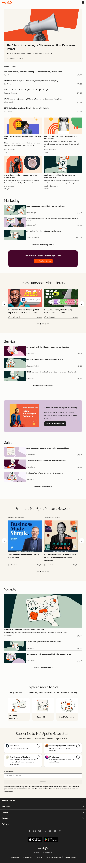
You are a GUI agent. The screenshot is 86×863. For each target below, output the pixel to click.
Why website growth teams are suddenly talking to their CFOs (48, 654)
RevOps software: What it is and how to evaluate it (44, 473)
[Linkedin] (50, 831)
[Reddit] (55, 831)
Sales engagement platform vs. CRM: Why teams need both (47, 448)
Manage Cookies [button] (70, 857)
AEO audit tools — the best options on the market (44, 231)
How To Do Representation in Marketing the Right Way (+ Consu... (61, 137)
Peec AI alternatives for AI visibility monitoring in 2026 (45, 206)
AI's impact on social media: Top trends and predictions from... (59, 176)
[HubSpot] (43, 848)
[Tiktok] (60, 831)
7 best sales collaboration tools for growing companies (46, 461)
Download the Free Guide (55, 423)
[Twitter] (45, 831)
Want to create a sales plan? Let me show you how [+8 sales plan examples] (31, 81)
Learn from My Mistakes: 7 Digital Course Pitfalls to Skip (22, 137)
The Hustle (14, 745)
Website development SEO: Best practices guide (43, 642)
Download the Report (43, 261)
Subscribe (43, 782)
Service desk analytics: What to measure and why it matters (47, 347)
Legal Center (14, 857)
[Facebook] (29, 831)
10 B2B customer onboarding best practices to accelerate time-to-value (51, 372)
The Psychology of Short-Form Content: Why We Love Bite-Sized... (21, 176)
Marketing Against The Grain (62, 745)
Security (39, 857)
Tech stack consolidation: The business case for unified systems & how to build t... (52, 220)
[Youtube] (39, 831)
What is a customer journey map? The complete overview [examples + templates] (33, 99)
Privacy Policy (27, 857)
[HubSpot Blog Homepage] (7, 2)
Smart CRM (41, 717)
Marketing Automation (13, 716)
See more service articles (43, 386)
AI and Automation (66, 717)
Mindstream (54, 757)
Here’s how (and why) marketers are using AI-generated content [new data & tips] (33, 72)
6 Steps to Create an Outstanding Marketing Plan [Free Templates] (27, 90)
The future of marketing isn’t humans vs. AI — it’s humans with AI (41, 47)
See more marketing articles (43, 245)
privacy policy (8, 791)
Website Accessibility (53, 857)
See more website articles (43, 668)
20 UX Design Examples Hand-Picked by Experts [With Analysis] (26, 108)
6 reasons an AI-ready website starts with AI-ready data (24, 629)
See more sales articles (43, 487)
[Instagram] (34, 831)
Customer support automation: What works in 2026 (44, 359)
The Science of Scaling (20, 757)
